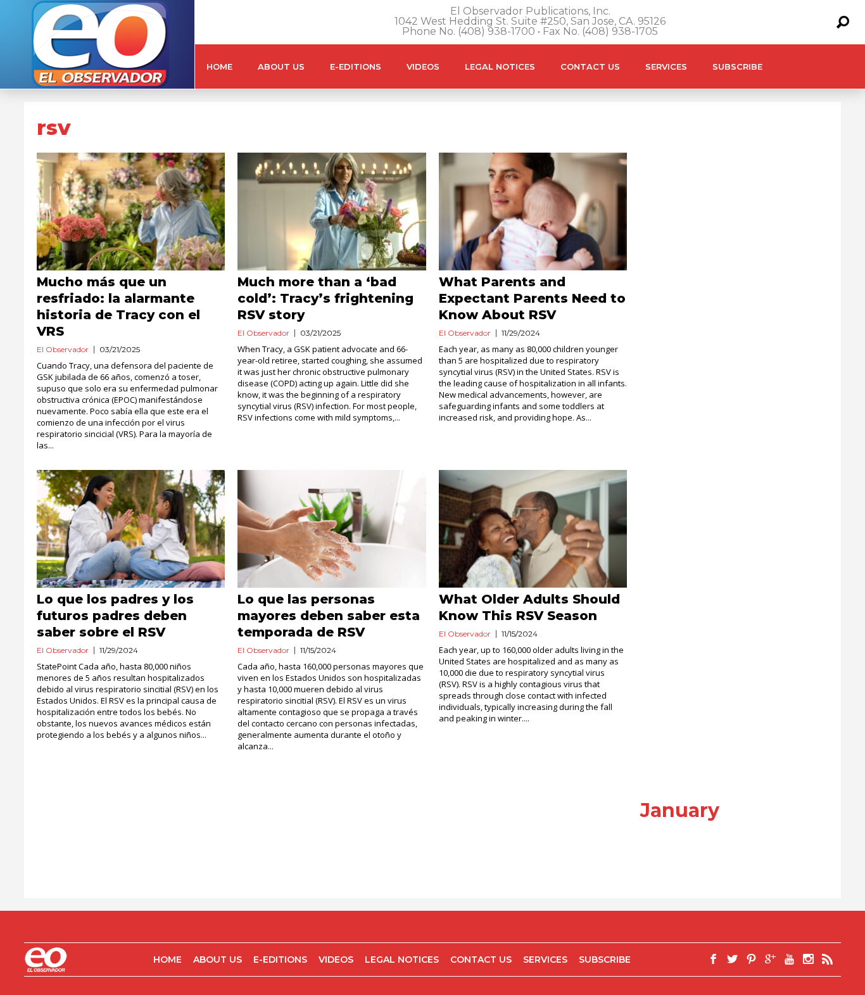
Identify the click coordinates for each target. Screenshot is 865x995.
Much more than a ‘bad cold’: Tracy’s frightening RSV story (325, 298)
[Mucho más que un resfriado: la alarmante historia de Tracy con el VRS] (131, 211)
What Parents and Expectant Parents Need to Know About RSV (532, 298)
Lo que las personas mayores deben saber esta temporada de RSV (328, 616)
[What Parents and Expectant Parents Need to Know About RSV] (533, 211)
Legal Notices (500, 66)
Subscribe (737, 66)
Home (219, 66)
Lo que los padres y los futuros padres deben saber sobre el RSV (115, 616)
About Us (281, 66)
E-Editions (355, 66)
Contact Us (590, 66)
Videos (423, 66)
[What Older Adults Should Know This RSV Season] (533, 529)
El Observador (63, 349)
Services (666, 66)
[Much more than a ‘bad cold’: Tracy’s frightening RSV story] (331, 211)
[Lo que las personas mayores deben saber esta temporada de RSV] (331, 529)
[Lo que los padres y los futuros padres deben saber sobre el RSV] (131, 529)
